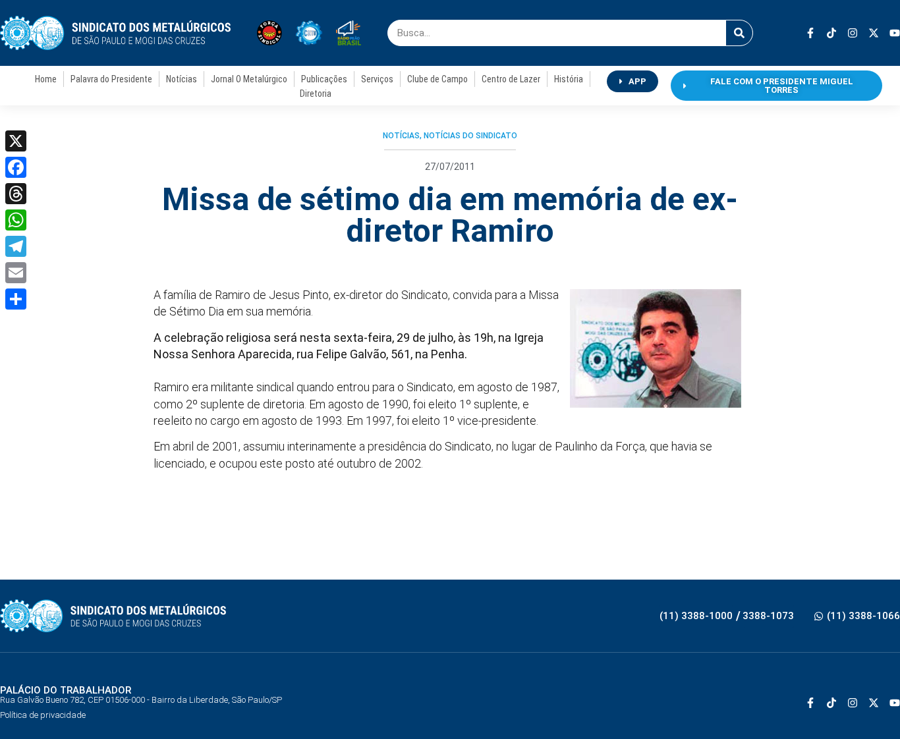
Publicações (324, 79)
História (568, 79)
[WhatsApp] (16, 220)
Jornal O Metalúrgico (249, 79)
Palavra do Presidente (111, 79)
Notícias (181, 79)
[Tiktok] (831, 33)
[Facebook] (16, 167)
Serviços (377, 79)
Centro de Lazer (511, 79)
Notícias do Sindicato (470, 135)
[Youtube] (894, 33)
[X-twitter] (873, 33)
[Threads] (16, 193)
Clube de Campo (437, 79)
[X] (16, 141)
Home (46, 79)
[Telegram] (16, 246)
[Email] (16, 273)
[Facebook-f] (810, 33)
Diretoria (315, 93)
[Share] (16, 299)
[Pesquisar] (739, 32)
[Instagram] (852, 33)
